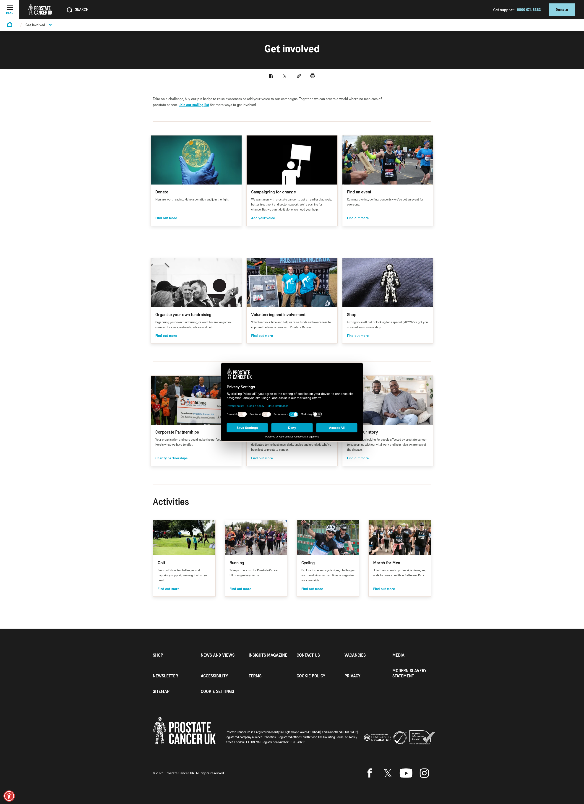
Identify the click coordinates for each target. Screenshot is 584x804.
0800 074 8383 (529, 9)
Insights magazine (268, 655)
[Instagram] (424, 773)
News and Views (218, 655)
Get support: (504, 9)
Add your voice (263, 218)
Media (398, 655)
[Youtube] (406, 773)
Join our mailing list (194, 104)
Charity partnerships (171, 458)
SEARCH (81, 9)
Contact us (308, 655)
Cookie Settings (217, 691)
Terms (255, 676)
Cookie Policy (311, 676)
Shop (158, 655)
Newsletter (165, 676)
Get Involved (35, 25)
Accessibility (214, 676)
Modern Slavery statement (409, 673)
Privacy (352, 676)
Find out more (166, 218)
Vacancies (355, 655)
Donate (562, 9)
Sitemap (161, 691)
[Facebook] (369, 773)
